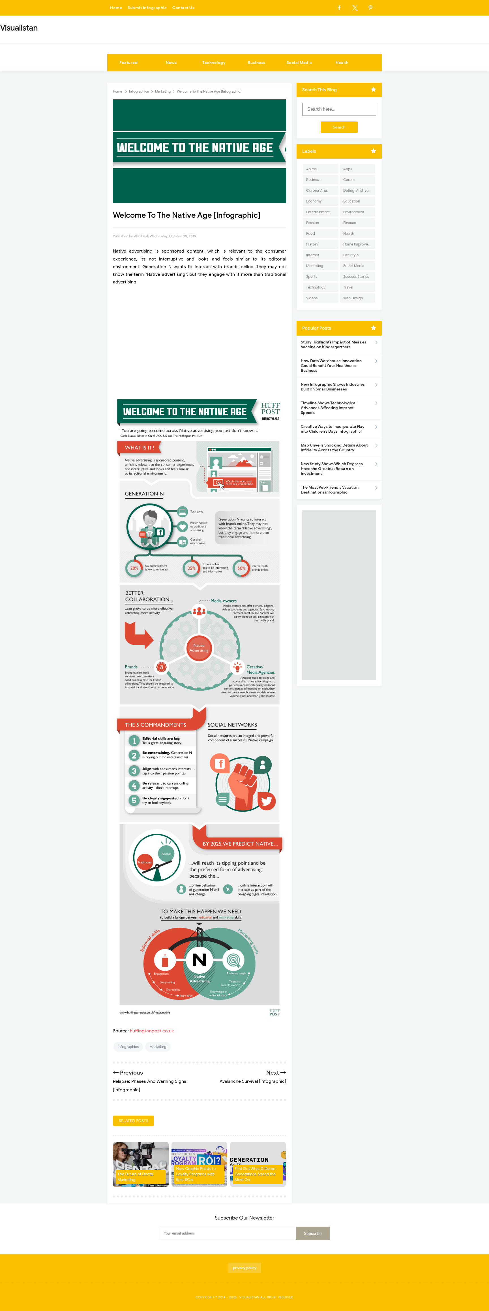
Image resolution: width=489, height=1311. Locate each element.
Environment (353, 212)
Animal (312, 168)
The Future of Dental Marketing (135, 1177)
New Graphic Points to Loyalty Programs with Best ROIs (196, 1174)
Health (342, 62)
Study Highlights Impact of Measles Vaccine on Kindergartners (333, 344)
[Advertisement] (199, 339)
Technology (214, 62)
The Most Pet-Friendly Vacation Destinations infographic (330, 490)
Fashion (312, 222)
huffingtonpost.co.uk (152, 1031)
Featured (128, 62)
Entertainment (318, 212)
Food (310, 233)
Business (256, 62)
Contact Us (183, 7)
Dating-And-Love (358, 190)
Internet (312, 255)
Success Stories (356, 276)
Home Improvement (359, 244)
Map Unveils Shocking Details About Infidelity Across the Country (334, 447)
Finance (349, 222)
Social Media (299, 62)
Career (349, 179)
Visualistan (249, 1297)
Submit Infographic (147, 7)
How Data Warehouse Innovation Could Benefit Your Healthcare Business (331, 365)
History (312, 244)
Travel (348, 287)
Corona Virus (317, 190)
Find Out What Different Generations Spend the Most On (256, 1174)
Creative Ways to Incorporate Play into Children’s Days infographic (332, 429)
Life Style (351, 255)
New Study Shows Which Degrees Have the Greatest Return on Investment (332, 469)
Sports (311, 276)
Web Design (353, 298)
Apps (347, 168)
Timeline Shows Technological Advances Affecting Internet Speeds (328, 408)
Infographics (128, 1046)
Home (116, 7)
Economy (314, 201)
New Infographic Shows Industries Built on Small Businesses (333, 387)
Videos (312, 298)
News (171, 62)
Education (351, 201)
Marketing (157, 1046)
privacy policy (244, 1267)
